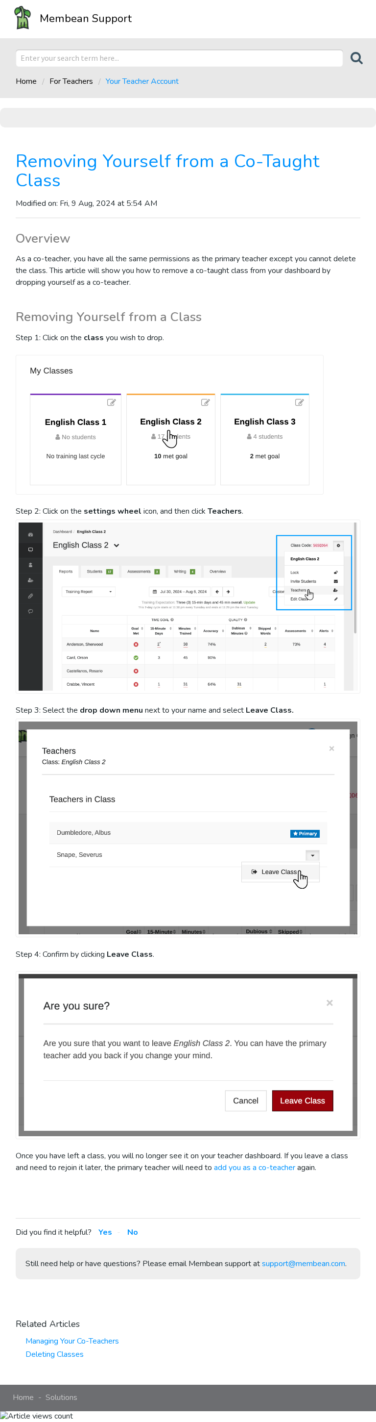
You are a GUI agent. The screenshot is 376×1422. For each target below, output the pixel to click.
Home (27, 81)
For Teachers (71, 81)
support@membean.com (303, 1263)
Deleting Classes (54, 1354)
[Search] (351, 58)
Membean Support (86, 18)
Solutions (61, 1397)
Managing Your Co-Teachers (72, 1341)
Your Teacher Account (142, 81)
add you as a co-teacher (254, 1167)
